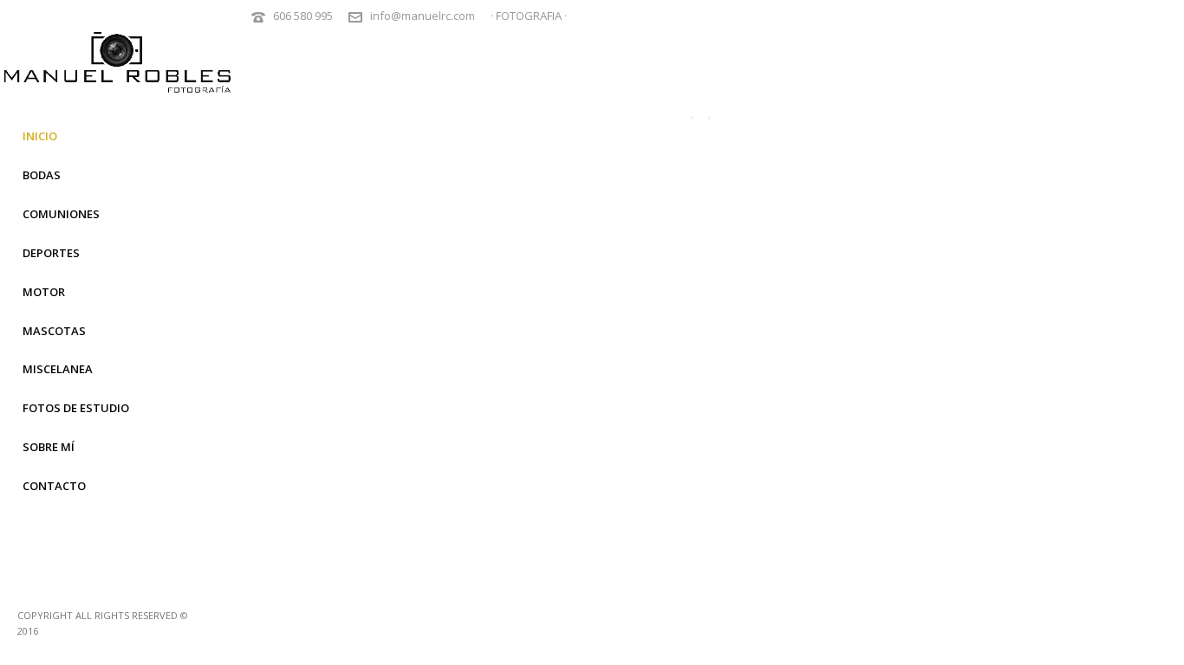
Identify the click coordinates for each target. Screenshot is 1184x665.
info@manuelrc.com (422, 15)
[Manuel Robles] (117, 73)
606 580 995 (303, 15)
